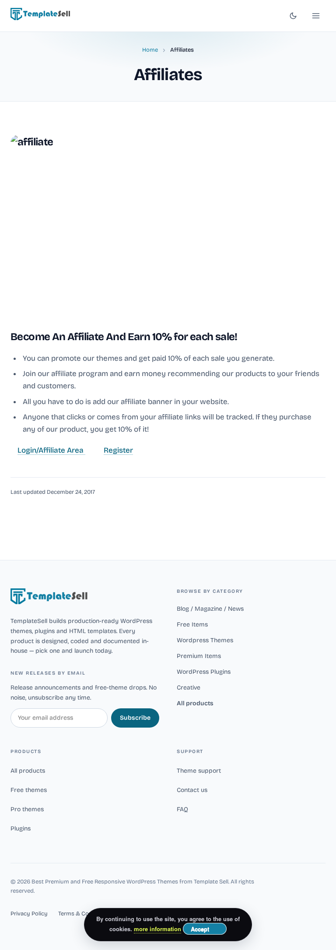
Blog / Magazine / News (210, 608)
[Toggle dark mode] (293, 15)
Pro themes (27, 809)
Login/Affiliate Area (51, 450)
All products (195, 703)
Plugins (20, 828)
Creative (188, 687)
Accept (200, 929)
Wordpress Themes (205, 640)
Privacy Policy (29, 913)
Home (150, 49)
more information (157, 929)
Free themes (28, 790)
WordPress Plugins (204, 672)
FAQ (182, 809)
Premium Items (199, 656)
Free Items (192, 624)
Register (118, 450)
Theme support (199, 770)
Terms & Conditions (84, 913)
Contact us (192, 790)
